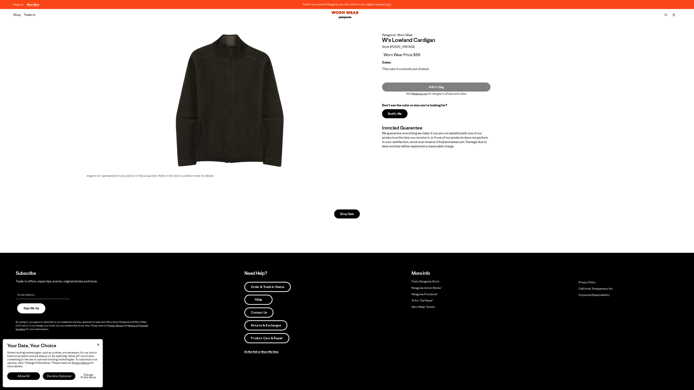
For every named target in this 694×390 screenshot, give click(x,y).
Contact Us (259, 313)
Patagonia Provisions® (425, 294)
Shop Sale (347, 214)
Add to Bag (436, 87)
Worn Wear (33, 4)
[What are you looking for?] (666, 15)
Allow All (23, 376)
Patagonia (18, 4)
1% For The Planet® (422, 300)
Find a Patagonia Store (425, 281)
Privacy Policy (587, 282)
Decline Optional (59, 376)
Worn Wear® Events (423, 307)
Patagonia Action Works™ (427, 288)
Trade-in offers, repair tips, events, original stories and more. (56, 281)
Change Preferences (88, 376)
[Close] (98, 345)
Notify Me (395, 114)
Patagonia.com (419, 93)
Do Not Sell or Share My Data (261, 351)
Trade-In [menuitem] (29, 15)
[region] (53, 363)
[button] (674, 15)
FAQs (258, 300)
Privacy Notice (115, 325)
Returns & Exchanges (266, 325)
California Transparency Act (596, 288)
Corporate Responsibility (594, 295)
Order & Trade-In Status (267, 287)
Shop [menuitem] (17, 15)
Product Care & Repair (267, 338)
